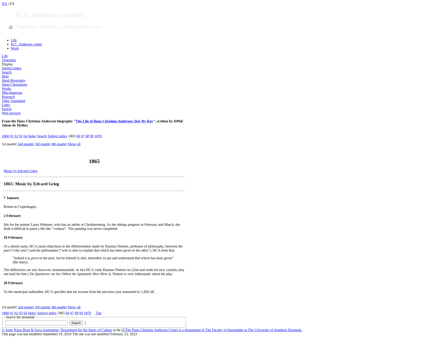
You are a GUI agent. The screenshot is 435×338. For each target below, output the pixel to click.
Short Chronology (15, 84)
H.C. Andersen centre (26, 44)
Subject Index (12, 68)
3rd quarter (43, 144)
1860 (5, 136)
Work (15, 48)
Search (7, 72)
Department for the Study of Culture (86, 330)
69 (92, 136)
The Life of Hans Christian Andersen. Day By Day (114, 121)
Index (32, 136)
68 (87, 136)
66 (78, 136)
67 (83, 136)
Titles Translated (13, 101)
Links (6, 105)
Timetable (9, 60)
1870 (98, 136)
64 (25, 136)
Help (5, 76)
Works (6, 88)
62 (16, 136)
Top (98, 313)
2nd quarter (26, 144)
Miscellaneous (12, 93)
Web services (11, 113)
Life (14, 40)
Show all (74, 144)
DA (4, 4)
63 (21, 136)
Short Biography (14, 80)
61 (12, 136)
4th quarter (59, 144)
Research (8, 97)
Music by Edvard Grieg (20, 171)
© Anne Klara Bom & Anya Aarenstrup (30, 330)
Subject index (57, 136)
